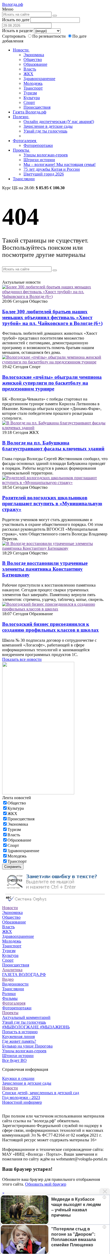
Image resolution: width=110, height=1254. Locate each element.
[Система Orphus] (55, 903)
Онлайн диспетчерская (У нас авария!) (58, 121)
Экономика (33, 54)
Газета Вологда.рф (29, 112)
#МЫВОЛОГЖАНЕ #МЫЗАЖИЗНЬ (36, 1027)
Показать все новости (22, 659)
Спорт (29, 102)
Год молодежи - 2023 (21, 1097)
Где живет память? (19, 1041)
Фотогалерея (25, 140)
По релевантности (49, 36)
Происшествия (36, 107)
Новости (21, 50)
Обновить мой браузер (45, 1184)
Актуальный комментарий (26, 1017)
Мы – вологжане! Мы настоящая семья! (59, 164)
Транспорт (33, 88)
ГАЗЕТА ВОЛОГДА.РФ (24, 974)
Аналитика (12, 969)
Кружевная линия (18, 1036)
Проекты (21, 150)
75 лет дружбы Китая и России (51, 169)
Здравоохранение (39, 78)
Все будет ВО (14, 1060)
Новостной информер (22, 1102)
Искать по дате (15, 19)
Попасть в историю (20, 1031)
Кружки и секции (18, 1078)
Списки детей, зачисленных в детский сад (40, 1092)
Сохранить (12, 867)
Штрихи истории (39, 159)
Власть (29, 69)
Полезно (21, 117)
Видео (8, 979)
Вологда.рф (12, 4)
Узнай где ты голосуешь (45, 131)
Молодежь (32, 83)
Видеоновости (15, 984)
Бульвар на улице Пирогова (27, 1046)
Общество (32, 59)
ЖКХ (28, 74)
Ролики (9, 993)
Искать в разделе (17, 30)
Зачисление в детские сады (48, 126)
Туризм (30, 93)
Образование (35, 64)
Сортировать (14, 36)
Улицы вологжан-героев (45, 155)
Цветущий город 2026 (43, 174)
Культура (31, 97)
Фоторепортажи (38, 145)
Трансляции (24, 179)
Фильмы (10, 998)
